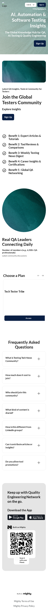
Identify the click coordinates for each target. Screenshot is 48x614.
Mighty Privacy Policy (24, 606)
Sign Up (40, 43)
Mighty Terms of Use (24, 601)
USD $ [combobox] (29, 5)
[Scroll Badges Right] (43, 275)
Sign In (41, 5)
